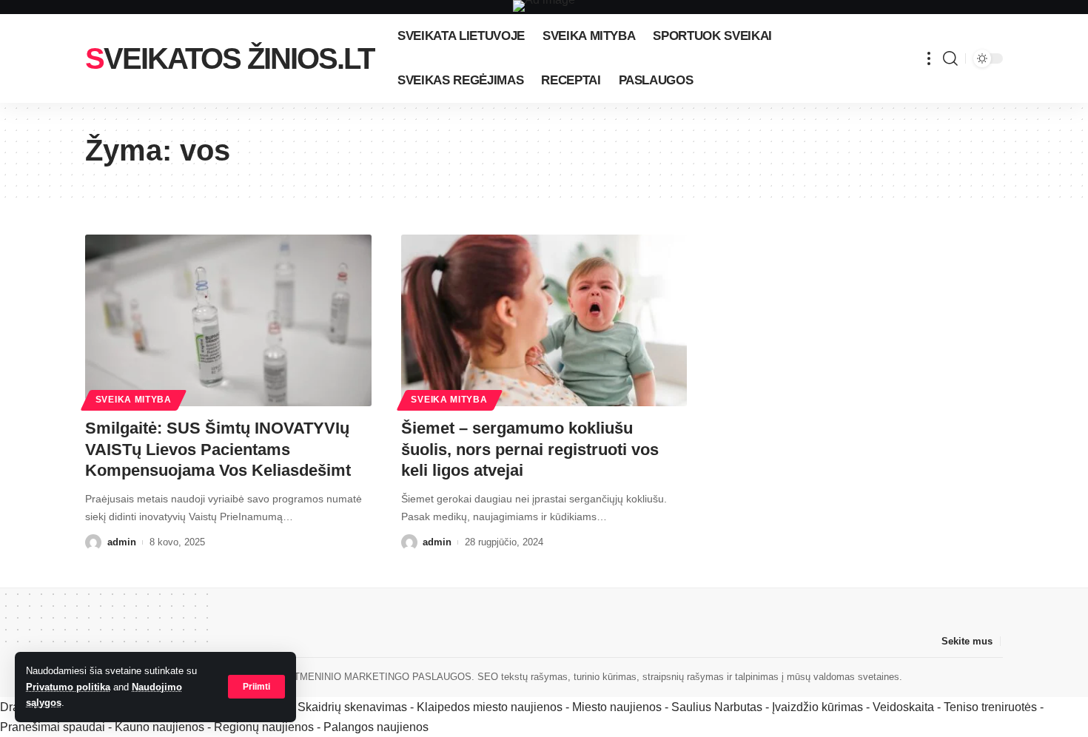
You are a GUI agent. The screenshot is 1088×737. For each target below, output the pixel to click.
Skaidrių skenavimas (352, 707)
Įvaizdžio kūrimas (817, 707)
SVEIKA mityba (133, 399)
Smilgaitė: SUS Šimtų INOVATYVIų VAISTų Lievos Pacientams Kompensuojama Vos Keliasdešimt (218, 449)
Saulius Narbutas (716, 707)
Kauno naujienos (159, 727)
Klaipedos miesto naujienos (490, 707)
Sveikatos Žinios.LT (229, 58)
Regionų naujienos (264, 727)
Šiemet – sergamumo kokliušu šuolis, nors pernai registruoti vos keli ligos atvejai (530, 449)
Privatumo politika (68, 687)
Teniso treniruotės (990, 707)
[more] (929, 58)
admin (121, 542)
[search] (950, 58)
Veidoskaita (903, 707)
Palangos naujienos (376, 727)
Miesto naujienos (617, 707)
